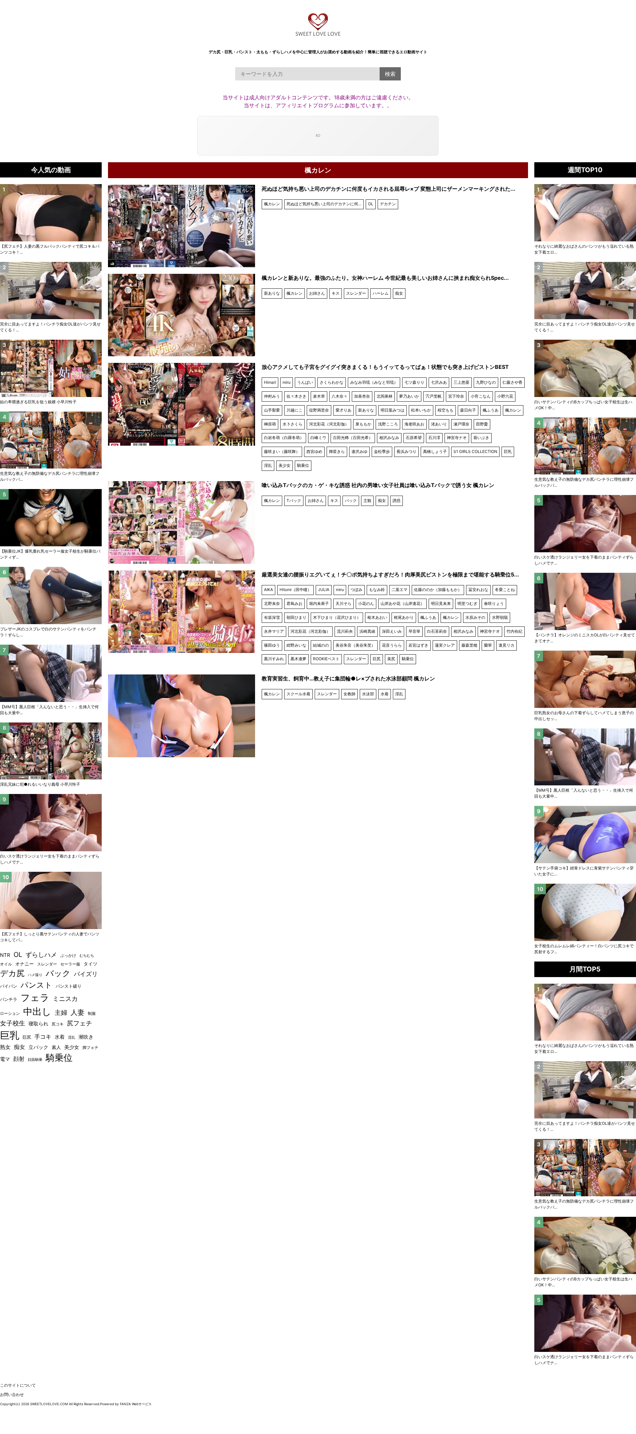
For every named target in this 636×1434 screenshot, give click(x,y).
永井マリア (274, 631)
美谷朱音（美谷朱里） (355, 645)
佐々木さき (296, 396)
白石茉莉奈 (437, 631)
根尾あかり (404, 617)
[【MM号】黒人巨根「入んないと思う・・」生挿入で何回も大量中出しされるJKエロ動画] (585, 757)
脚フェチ (90, 1047)
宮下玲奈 (456, 396)
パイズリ (86, 973)
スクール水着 (298, 693)
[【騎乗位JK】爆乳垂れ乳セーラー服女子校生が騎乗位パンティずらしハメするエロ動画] (51, 517)
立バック (38, 1047)
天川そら (343, 603)
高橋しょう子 (435, 451)
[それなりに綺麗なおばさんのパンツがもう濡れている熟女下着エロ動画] (585, 212)
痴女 (399, 293)
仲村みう (272, 396)
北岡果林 (385, 396)
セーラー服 (70, 964)
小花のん (366, 603)
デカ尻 (12, 973)
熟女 (5, 1047)
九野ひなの (486, 382)
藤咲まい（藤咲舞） (282, 451)
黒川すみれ (274, 658)
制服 (92, 1013)
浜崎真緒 (367, 631)
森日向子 (468, 410)
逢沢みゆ (359, 451)
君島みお (294, 603)
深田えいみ (392, 631)
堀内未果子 (319, 603)
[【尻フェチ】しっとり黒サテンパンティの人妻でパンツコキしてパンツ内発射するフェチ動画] (51, 900)
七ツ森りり (414, 382)
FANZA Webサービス (136, 1404)
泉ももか (363, 423)
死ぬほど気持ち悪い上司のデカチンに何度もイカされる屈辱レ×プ (325, 203)
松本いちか (421, 410)
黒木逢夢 (298, 658)
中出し (37, 1011)
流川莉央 (345, 631)
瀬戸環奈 (461, 423)
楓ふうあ (491, 410)
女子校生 (12, 1023)
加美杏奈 (362, 396)
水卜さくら (292, 423)
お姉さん (317, 293)
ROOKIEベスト (326, 658)
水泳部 (368, 693)
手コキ (42, 1036)
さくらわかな (332, 382)
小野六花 (505, 396)
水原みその (475, 617)
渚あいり (439, 423)
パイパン (8, 986)
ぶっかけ (68, 955)
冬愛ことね (505, 589)
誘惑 (396, 500)
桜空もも (445, 410)
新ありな (272, 293)
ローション (10, 1013)
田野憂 (482, 423)
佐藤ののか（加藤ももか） (438, 589)
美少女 (285, 465)
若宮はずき (418, 645)
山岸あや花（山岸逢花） (402, 603)
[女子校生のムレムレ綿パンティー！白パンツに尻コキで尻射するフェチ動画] (585, 912)
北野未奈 (272, 603)
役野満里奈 (319, 410)
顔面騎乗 (35, 1060)
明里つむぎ (467, 603)
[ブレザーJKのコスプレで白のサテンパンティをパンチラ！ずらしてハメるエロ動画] (51, 595)
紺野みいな (296, 645)
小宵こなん (481, 396)
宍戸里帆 (434, 396)
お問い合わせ (12, 1394)
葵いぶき (481, 437)
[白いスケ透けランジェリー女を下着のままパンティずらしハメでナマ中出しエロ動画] (585, 523)
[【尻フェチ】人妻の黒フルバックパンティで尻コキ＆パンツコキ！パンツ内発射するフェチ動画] (51, 212)
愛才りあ (343, 410)
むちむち (87, 955)
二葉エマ (399, 589)
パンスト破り (68, 986)
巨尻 (377, 658)
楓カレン (272, 203)
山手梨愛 (272, 410)
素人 (56, 1047)
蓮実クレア (445, 645)
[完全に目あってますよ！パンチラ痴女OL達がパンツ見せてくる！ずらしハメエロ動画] (585, 290)
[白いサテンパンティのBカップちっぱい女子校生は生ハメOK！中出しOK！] (585, 368)
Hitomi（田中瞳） (295, 589)
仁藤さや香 (512, 382)
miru (287, 382)
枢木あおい (377, 617)
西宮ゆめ (314, 451)
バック (351, 500)
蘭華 (488, 645)
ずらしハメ (41, 955)
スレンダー (356, 293)
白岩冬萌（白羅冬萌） (284, 437)
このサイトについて (18, 1385)
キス (336, 293)
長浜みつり (406, 451)
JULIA (323, 589)
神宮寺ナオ (457, 437)
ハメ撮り (35, 974)
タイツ (90, 963)
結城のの (321, 645)
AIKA (268, 589)
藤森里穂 (469, 645)
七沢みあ (439, 382)
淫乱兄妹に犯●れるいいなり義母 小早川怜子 (40, 784)
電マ (5, 1059)
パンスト (36, 984)
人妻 (77, 1012)
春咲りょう (494, 603)
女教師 (349, 693)
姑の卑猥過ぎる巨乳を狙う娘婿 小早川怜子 (38, 401)
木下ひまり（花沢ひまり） (337, 617)
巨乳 (508, 451)
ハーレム (381, 293)
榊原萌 (270, 423)
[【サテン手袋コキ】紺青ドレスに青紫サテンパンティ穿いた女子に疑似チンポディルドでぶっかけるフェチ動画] (585, 834)
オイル (6, 964)
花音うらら (392, 645)
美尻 (391, 658)
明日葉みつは (392, 410)
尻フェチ (79, 1023)
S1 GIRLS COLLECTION (475, 451)
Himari (270, 382)
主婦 (61, 1012)
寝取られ (38, 1024)
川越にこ (294, 410)
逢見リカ (506, 645)
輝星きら (337, 451)
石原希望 (414, 437)
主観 (367, 500)
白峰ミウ (318, 437)
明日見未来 (441, 603)
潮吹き (86, 1037)
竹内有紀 (514, 631)
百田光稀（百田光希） (353, 437)
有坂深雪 (272, 617)
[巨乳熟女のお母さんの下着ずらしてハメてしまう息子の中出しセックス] (585, 679)
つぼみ (356, 589)
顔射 (19, 1058)
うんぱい (305, 382)
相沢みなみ (389, 437)
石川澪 (434, 437)
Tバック (294, 500)
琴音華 (414, 631)
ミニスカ (65, 999)
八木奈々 (339, 396)
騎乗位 (303, 465)
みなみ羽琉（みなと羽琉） (374, 382)
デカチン (388, 203)
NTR (5, 955)
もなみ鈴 (377, 589)
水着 (385, 693)
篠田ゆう (272, 645)
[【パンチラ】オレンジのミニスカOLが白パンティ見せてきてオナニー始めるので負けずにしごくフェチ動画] (585, 601)
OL (370, 203)
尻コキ (58, 1023)
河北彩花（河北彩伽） (329, 423)
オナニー (24, 963)
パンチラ (8, 999)
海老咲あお (414, 423)
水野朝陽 (500, 617)
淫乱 (268, 465)
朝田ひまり (296, 617)
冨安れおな (478, 589)
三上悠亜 (461, 382)
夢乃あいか (409, 396)
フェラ (35, 997)
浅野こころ (388, 423)
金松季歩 (382, 451)
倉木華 (319, 396)
